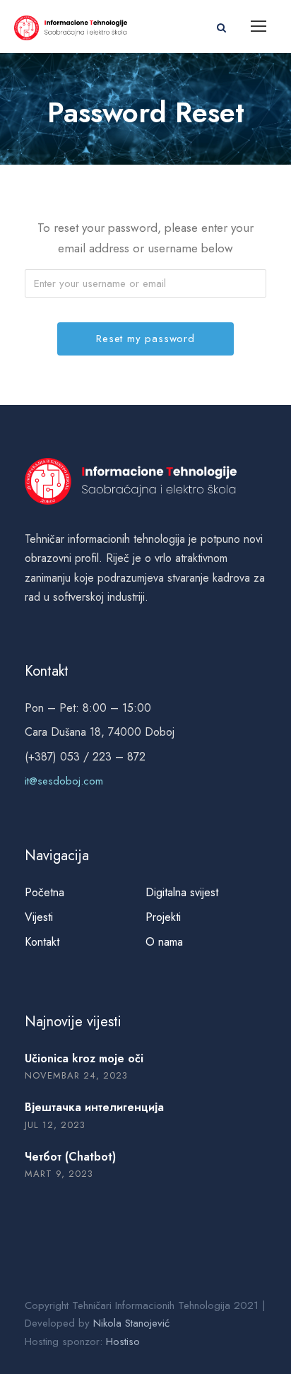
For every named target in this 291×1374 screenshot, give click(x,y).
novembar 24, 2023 (76, 1075)
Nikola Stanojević (131, 1323)
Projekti (163, 917)
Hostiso (123, 1341)
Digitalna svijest (182, 892)
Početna (44, 892)
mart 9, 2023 (59, 1173)
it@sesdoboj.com (64, 781)
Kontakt (42, 942)
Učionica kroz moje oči (84, 1058)
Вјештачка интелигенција (94, 1107)
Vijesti (39, 917)
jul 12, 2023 (55, 1125)
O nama (164, 942)
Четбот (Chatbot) (70, 1157)
